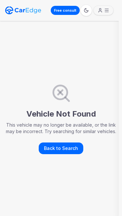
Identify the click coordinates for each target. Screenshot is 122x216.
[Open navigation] (103, 10)
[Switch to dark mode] (86, 10)
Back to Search (61, 148)
